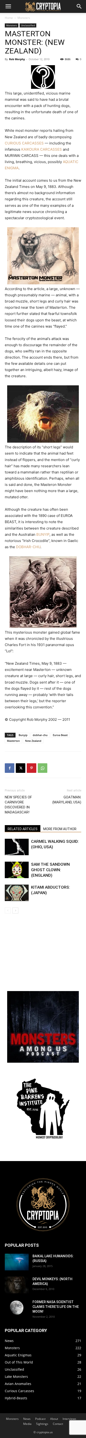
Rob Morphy (17, 59)
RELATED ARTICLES (23, 829)
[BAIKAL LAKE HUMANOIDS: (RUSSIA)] (17, 1262)
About (54, 1419)
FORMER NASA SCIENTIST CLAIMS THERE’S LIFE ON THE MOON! (55, 1306)
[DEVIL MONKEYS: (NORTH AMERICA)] (17, 1285)
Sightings (42, 1424)
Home (9, 18)
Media (27, 1424)
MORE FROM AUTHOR (59, 829)
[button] (8, 6)
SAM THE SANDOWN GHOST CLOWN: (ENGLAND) (50, 870)
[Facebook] (9, 768)
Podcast (40, 1419)
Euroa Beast (60, 735)
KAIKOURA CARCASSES (41, 149)
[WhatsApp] (42, 768)
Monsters (23, 18)
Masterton (13, 741)
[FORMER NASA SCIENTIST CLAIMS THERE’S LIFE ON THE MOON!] (17, 1308)
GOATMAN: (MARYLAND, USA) (66, 799)
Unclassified (28, 25)
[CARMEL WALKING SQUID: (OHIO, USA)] (17, 847)
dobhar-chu (40, 735)
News (27, 1419)
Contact (58, 1424)
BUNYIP (42, 534)
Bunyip (23, 735)
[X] (20, 768)
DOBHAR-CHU (28, 547)
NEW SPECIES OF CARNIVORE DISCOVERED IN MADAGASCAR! (18, 804)
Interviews (69, 1419)
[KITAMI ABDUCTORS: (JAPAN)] (17, 893)
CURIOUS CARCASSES (24, 143)
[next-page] (15, 910)
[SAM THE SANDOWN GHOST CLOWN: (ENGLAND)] (17, 870)
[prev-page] (8, 910)
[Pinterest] (31, 768)
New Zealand (33, 741)
